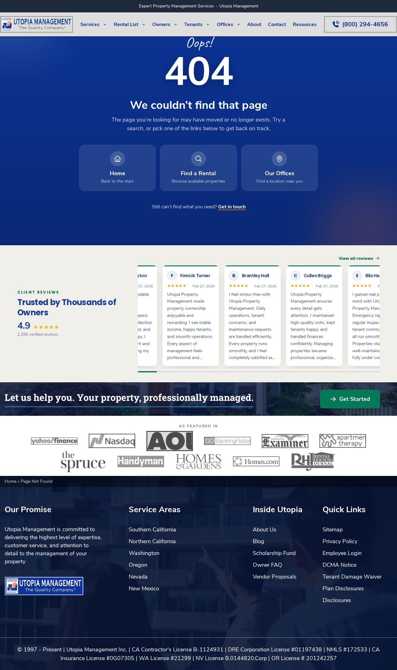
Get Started (354, 399)
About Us (264, 529)
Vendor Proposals (275, 576)
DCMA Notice (339, 565)
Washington (144, 553)
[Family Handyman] (141, 461)
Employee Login (342, 553)
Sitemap (333, 529)
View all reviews (356, 258)
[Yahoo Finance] (54, 441)
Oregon (138, 565)
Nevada (138, 576)
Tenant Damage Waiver (352, 576)
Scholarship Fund (274, 553)
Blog (258, 541)
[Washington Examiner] (285, 441)
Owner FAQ (267, 565)
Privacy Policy (340, 541)
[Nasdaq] (112, 441)
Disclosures (337, 600)
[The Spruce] (83, 461)
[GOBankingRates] (227, 441)
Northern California (152, 541)
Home (11, 481)
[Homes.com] (256, 461)
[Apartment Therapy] (342, 441)
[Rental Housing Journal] (314, 461)
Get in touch (232, 206)
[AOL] (169, 441)
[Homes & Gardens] (198, 461)
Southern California (152, 529)
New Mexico (144, 588)
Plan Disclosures (343, 588)
